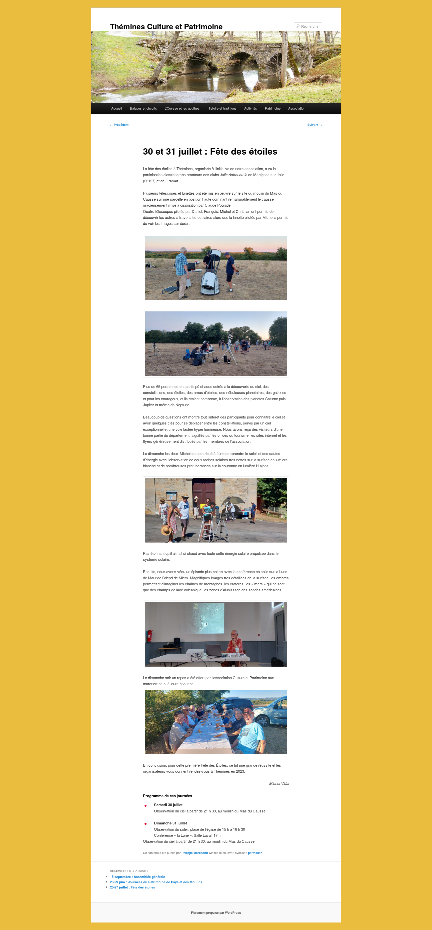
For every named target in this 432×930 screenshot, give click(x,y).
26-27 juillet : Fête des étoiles (132, 887)
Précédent (119, 124)
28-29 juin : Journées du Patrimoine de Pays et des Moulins (156, 881)
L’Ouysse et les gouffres (182, 108)
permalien (255, 852)
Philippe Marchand (195, 852)
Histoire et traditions (222, 108)
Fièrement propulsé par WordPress (216, 912)
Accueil (116, 108)
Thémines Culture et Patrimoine (166, 26)
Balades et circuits (143, 108)
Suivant (315, 124)
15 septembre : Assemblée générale (137, 876)
